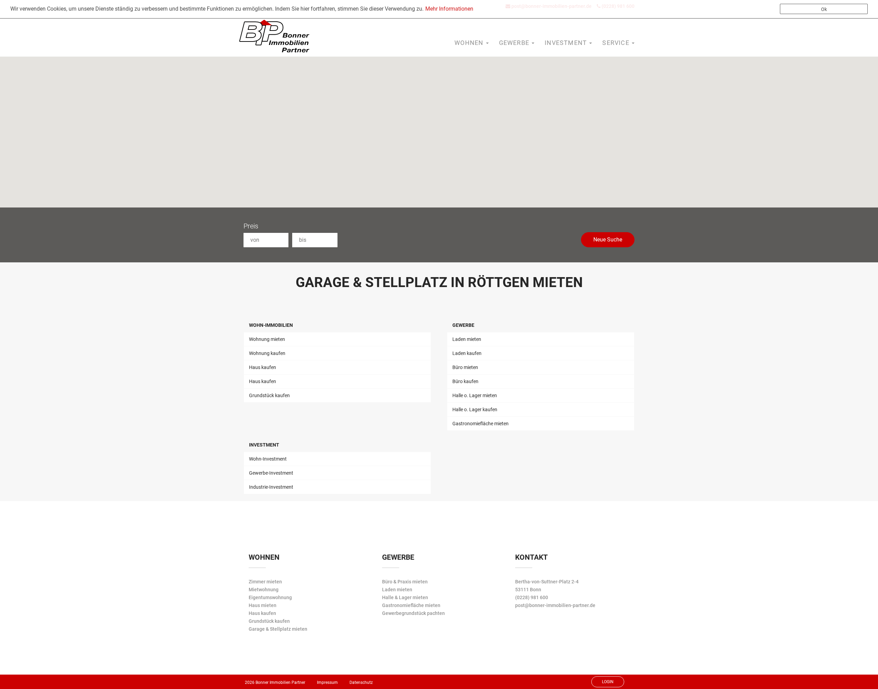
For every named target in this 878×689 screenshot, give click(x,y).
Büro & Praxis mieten (405, 581)
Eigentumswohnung (270, 597)
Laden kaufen (467, 353)
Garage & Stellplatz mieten (278, 629)
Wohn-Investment (268, 459)
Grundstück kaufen (269, 395)
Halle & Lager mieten (405, 597)
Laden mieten (466, 339)
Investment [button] (567, 42)
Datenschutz (361, 682)
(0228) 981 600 (531, 597)
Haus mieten (262, 605)
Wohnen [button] (469, 42)
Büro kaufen (465, 381)
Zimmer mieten (265, 581)
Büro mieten (465, 367)
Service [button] (616, 42)
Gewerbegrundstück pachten (413, 613)
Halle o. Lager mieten (474, 395)
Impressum (327, 682)
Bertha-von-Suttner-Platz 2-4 (547, 581)
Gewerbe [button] (515, 42)
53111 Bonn (528, 589)
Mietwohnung (263, 589)
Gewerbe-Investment (271, 473)
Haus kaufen (262, 367)
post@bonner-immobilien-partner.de (555, 605)
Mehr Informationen (449, 8)
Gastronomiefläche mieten (480, 423)
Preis (251, 226)
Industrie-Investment (271, 487)
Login (608, 681)
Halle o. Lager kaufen (474, 409)
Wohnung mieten (267, 339)
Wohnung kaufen (267, 353)
